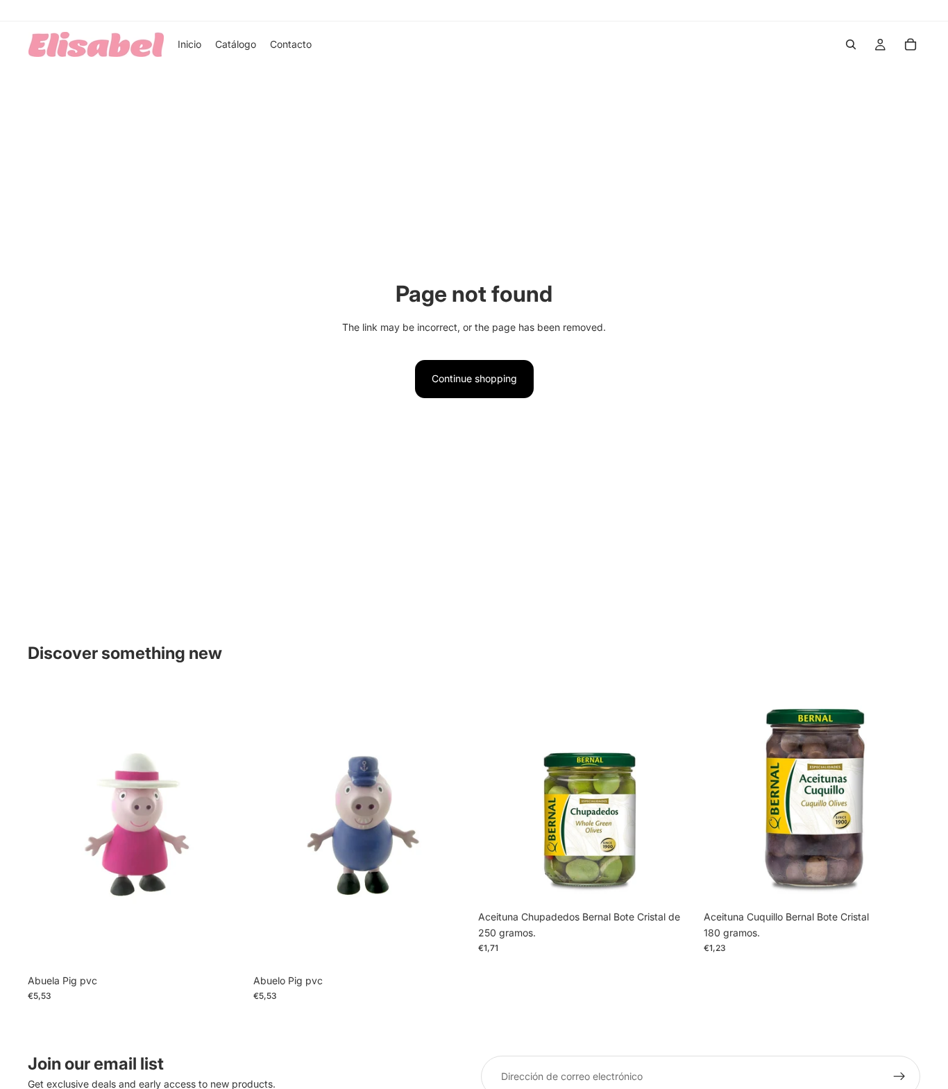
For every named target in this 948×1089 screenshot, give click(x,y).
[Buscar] (851, 44)
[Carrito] (910, 44)
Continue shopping (474, 378)
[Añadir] (223, 946)
